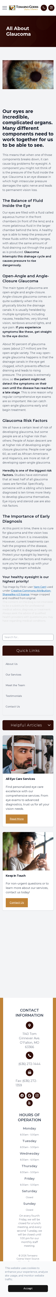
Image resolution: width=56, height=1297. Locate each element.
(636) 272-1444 (29, 1064)
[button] (5, 7)
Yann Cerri (40, 586)
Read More (17, 818)
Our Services (13, 674)
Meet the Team (15, 685)
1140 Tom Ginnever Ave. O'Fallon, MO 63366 (29, 1040)
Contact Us (13, 706)
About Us (12, 664)
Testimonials (14, 695)
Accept (28, 1288)
